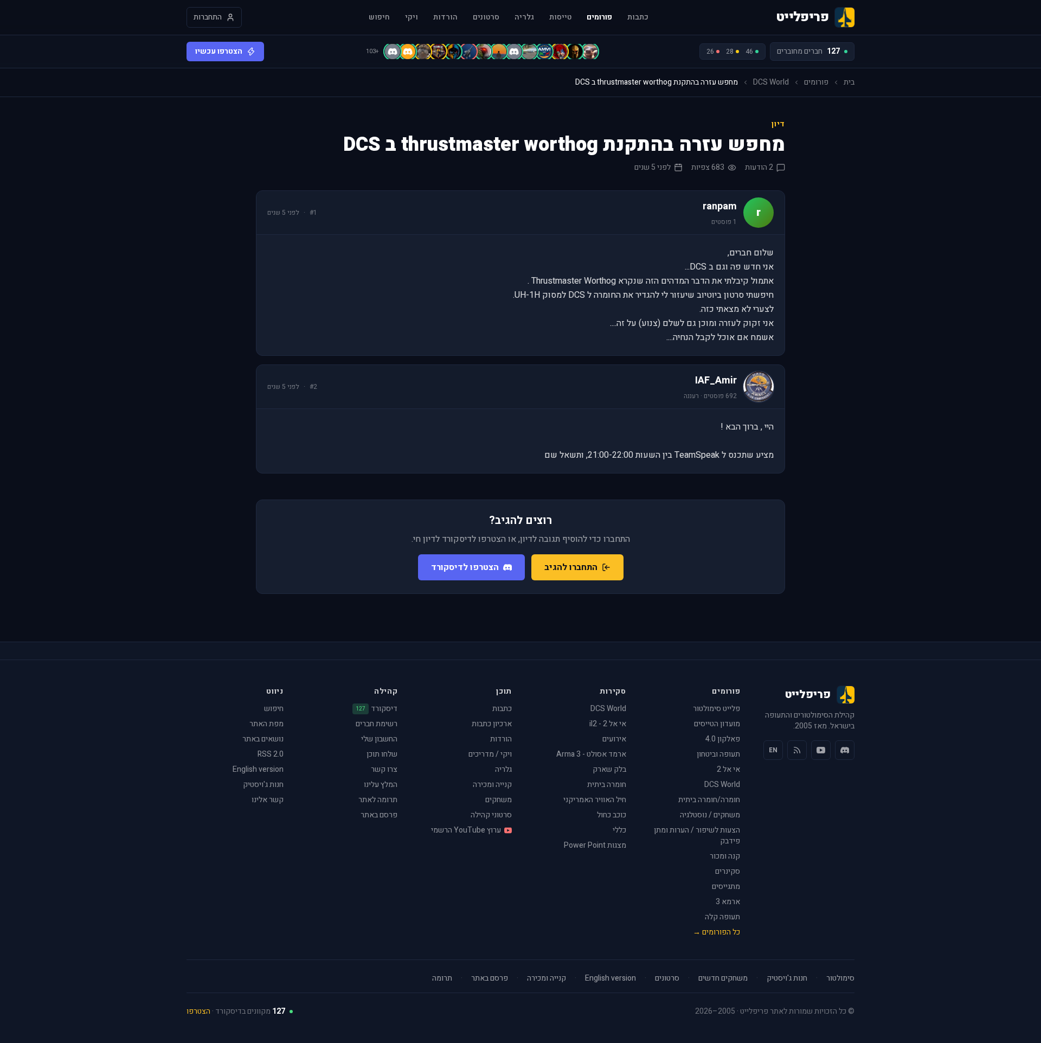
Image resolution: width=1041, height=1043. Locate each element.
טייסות (560, 17)
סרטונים (486, 17)
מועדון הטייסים (717, 724)
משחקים (498, 799)
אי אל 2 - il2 (607, 724)
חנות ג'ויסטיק (263, 784)
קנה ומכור (725, 856)
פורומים (599, 17)
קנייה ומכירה (492, 784)
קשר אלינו (268, 799)
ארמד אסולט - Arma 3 (591, 754)
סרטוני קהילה (491, 815)
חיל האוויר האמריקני (594, 799)
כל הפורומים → (716, 932)
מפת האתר (266, 724)
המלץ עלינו (380, 784)
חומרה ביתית (606, 784)
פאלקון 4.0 (722, 739)
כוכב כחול (611, 815)
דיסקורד (376, 708)
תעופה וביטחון (718, 754)
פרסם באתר (379, 815)
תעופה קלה (722, 917)
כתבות (637, 17)
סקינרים (727, 871)
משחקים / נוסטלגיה (710, 815)
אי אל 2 (728, 769)
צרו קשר (384, 769)
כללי (619, 830)
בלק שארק (609, 769)
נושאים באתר (263, 739)
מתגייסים (726, 886)
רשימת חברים (376, 724)
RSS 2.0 (271, 754)
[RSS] (797, 750)
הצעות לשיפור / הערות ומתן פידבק (697, 835)
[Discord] (844, 750)
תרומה (442, 978)
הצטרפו (198, 1011)
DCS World (771, 82)
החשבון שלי (379, 739)
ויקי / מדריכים (490, 754)
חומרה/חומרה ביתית (709, 799)
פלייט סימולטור (716, 708)
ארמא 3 (728, 901)
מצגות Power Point (595, 845)
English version (258, 769)
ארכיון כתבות (492, 724)
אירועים (614, 739)
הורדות (445, 17)
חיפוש (379, 17)
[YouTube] (821, 750)
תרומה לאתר (377, 799)
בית (849, 82)
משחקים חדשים (723, 978)
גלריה (524, 17)
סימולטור (840, 978)
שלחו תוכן (382, 754)
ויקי (411, 17)
